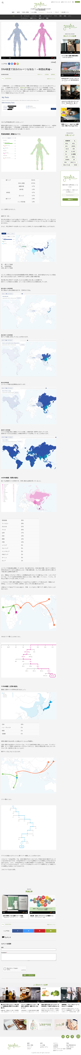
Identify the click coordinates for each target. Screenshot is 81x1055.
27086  (3, 988)
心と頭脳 (34, 12)
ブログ (57, 12)
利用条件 (55, 1047)
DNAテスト (40, 74)
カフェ (69, 16)
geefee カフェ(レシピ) (55, 1)
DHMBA (67, 159)
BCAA (67, 148)
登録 (73, 1)
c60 (66, 151)
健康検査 (53, 74)
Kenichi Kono (8, 78)
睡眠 (47, 18)
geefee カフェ (44, 1047)
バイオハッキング (48, 16)
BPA (74, 148)
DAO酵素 (73, 154)
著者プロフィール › (51, 78)
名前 (2, 947)
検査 (60, 16)
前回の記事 (23, 87)
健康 (13, 12)
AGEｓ (73, 143)
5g (74, 140)
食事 (18, 12)
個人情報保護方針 (71, 1045)
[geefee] (40, 4)
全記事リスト (65, 12)
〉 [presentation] (57, 905)
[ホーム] (14, 1046)
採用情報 (68, 1048)
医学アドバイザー (58, 1050)
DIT (74, 159)
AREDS (73, 146)
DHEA (73, 156)
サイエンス (26, 16)
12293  (44, 988)
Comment (4, 952)
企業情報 (55, 1045)
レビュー (41, 12)
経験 (40, 16)
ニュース (49, 12)
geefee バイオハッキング (66, 1)
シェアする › (4, 63)
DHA (67, 156)
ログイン (77, 1)
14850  (23, 988)
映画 (65, 16)
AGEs (66, 143)
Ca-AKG (73, 151)
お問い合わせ (70, 1047)
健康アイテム (33, 18)
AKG (66, 146)
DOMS (75, 165)
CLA (66, 154)
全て (14, 16)
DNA (65, 162)
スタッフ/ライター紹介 (59, 1048)
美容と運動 (25, 12)
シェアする (7, 930)
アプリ (55, 16)
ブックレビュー (24, 18)
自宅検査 (47, 74)
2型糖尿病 (67, 140)
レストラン (34, 16)
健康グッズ (41, 18)
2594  (53, 62)
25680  (64, 988)
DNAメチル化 (66, 165)
